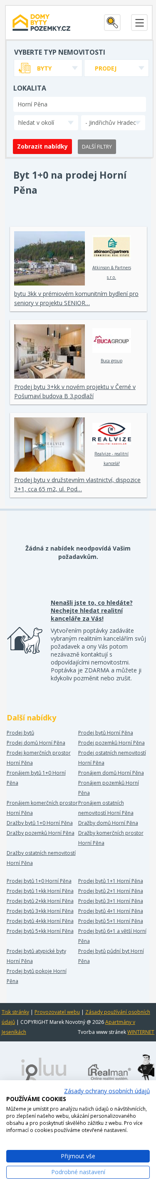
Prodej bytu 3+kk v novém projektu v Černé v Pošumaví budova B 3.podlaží (75, 391)
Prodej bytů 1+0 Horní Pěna (39, 880)
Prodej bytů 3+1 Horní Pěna (110, 901)
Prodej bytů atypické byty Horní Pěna (36, 956)
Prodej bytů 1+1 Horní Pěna (110, 880)
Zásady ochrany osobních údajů (107, 1091)
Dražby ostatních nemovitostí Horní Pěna (41, 858)
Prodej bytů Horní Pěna (105, 732)
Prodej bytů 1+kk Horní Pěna (40, 890)
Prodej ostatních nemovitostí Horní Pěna (112, 757)
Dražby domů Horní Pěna (108, 822)
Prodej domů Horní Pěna (36, 742)
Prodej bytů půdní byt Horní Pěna (111, 956)
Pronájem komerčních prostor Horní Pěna (42, 807)
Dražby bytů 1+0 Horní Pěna (40, 822)
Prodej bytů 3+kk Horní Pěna (40, 911)
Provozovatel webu (57, 1012)
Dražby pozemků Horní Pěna (40, 832)
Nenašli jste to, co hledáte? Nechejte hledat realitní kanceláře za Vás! (92, 610)
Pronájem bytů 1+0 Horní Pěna (36, 777)
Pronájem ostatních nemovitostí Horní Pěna (106, 807)
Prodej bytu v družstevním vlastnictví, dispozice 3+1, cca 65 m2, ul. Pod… (77, 484)
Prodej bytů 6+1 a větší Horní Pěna (112, 936)
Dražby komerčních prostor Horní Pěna (111, 837)
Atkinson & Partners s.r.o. (111, 272)
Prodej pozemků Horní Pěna (111, 742)
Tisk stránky (15, 1012)
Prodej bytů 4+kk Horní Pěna (40, 921)
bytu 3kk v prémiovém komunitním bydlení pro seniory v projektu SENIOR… (76, 298)
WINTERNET (140, 1032)
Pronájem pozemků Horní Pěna (108, 787)
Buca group (111, 361)
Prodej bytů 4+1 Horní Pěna (110, 911)
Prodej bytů (20, 732)
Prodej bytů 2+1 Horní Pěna (110, 890)
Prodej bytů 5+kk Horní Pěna (40, 931)
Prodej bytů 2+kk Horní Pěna (40, 901)
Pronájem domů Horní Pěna (111, 772)
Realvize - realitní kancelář (111, 458)
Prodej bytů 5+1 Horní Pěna (110, 921)
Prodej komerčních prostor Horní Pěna (39, 757)
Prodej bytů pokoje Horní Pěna (37, 976)
